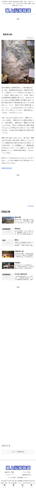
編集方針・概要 (9, 472)
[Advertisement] (18, 25)
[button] (32, 322)
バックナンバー (9, 475)
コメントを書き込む (18, 451)
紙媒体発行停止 (26, 475)
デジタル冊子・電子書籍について (18, 477)
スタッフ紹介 (27, 472)
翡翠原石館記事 (6, 168)
